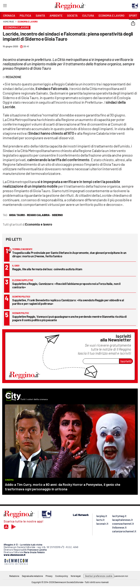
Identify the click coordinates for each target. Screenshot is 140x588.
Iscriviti (126, 361)
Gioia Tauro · (17, 215)
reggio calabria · (39, 215)
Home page (8, 21)
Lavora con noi (121, 576)
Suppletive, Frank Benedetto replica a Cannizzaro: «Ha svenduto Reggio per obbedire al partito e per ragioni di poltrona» (68, 301)
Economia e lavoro (27, 21)
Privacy (49, 576)
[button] (133, 23)
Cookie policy (61, 576)
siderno (57, 215)
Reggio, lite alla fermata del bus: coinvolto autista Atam (47, 269)
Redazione (14, 576)
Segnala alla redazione (32, 576)
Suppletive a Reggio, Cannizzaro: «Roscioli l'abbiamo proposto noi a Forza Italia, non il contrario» (66, 285)
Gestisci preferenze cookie (98, 575)
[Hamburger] (5, 6)
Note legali (76, 576)
